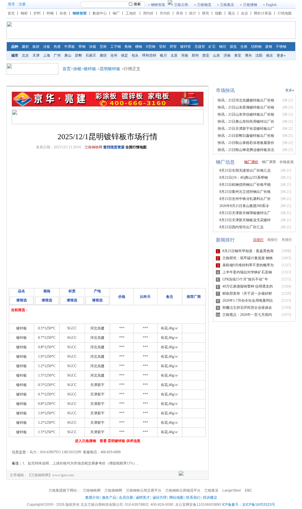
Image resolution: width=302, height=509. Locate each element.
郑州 (195, 55)
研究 (205, 13)
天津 (36, 55)
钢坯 (222, 47)
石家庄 (91, 55)
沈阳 (258, 55)
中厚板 (69, 47)
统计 (192, 13)
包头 (135, 55)
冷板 (46, 47)
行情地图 (285, 13)
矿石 (212, 47)
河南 (184, 55)
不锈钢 (281, 47)
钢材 (24, 13)
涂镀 (92, 47)
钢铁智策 (158, 5)
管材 (162, 47)
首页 (11, 13)
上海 (46, 55)
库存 (179, 13)
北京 (25, 55)
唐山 (67, 55)
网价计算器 (263, 13)
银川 (163, 55)
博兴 (248, 55)
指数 (218, 13)
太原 (174, 55)
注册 (22, 4)
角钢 (128, 47)
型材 (103, 47)
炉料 (37, 13)
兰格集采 (227, 5)
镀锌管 (185, 47)
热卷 (57, 47)
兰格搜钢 (250, 5)
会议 (244, 13)
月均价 (165, 13)
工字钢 (115, 47)
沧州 (113, 55)
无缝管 (199, 47)
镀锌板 (90, 69)
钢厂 (116, 13)
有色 (63, 13)
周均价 (148, 13)
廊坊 (103, 55)
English (271, 5)
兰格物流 (204, 5)
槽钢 (138, 47)
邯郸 (78, 55)
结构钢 (256, 47)
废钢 (268, 47)
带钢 (82, 47)
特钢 (50, 13)
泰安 (237, 55)
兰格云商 (181, 5)
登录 (11, 4)
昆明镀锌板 (110, 69)
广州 (57, 55)
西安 (205, 55)
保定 (124, 55)
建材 (25, 47)
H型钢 (150, 47)
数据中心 (100, 13)
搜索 (137, 4)
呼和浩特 (149, 55)
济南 (227, 55)
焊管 (173, 47)
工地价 (131, 13)
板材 (36, 47)
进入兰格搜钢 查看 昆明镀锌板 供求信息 (107, 441)
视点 (231, 13)
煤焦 (233, 47)
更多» (281, 55)
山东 (216, 55)
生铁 (243, 47)
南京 (269, 55)
